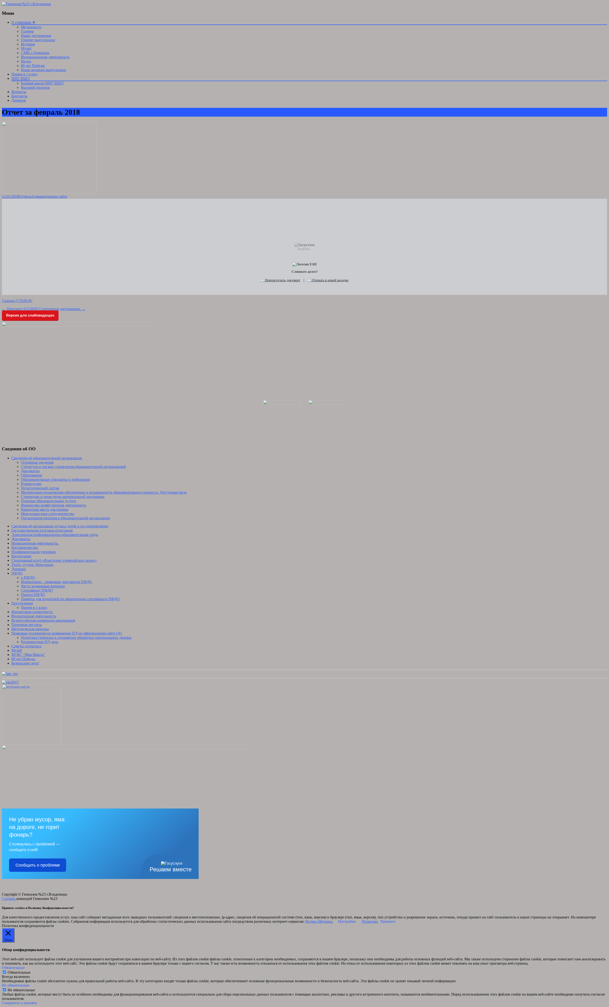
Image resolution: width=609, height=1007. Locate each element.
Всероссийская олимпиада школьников (43, 620)
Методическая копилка (30, 629)
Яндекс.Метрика (318, 921)
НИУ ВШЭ (20, 78)
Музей (26, 48)
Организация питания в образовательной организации (65, 518)
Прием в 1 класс (24, 74)
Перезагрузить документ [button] (282, 280)
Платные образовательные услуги (48, 501)
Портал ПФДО (33, 595)
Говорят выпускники (38, 40)
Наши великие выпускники (43, 70)
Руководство (31, 484)
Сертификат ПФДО (37, 590)
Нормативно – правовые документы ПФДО (56, 582)
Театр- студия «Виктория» (32, 565)
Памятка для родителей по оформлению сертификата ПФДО (70, 599)
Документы (30, 471)
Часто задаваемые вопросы (43, 586)
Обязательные (19, 972)
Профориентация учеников (33, 552)
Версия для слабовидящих (30, 315)
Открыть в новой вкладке (330, 280)
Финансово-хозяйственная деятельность (53, 505)
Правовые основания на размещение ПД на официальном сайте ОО (66, 633)
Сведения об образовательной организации (46, 458)
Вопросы (18, 92)
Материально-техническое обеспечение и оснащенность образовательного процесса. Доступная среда (104, 492)
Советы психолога (26, 646)
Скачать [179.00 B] (17, 301)
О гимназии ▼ (23, 22)
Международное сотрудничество (47, 514)
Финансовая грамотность (32, 612)
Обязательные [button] (13, 968)
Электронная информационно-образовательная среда (54, 535)
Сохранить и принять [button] (19, 1003)
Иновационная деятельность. (35, 543)
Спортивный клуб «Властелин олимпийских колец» (54, 560)
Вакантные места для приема (44, 509)
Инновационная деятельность (45, 57)
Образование (31, 475)
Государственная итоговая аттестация (42, 530)
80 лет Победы (33, 66)
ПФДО (17, 573)
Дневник (18, 100)
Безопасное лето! (25, 663)
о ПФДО (28, 577)
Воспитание (21, 556)
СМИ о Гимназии (35, 53)
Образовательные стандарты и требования (55, 479)
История (28, 44)
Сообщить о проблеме (37, 865)
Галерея (27, 31)
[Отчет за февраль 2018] (49, 192)
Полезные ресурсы (26, 625)
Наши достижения (36, 36)
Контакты (19, 96)
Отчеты (25, 196)
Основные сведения (37, 462)
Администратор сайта (49, 196)
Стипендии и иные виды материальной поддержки (62, 497)
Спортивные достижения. (62, 309)
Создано (9, 899)
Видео (26, 61)
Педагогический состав (40, 488)
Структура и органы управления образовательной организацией (73, 467)
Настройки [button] (347, 921)
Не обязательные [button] (15, 985)
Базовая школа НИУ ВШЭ (42, 83)
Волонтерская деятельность (33, 616)
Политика (370, 921)
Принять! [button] (388, 921)
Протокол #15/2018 (20, 309)
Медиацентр (31, 27)
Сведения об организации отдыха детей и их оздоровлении (59, 526)
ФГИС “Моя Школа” (28, 655)
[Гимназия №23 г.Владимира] (26, 4)
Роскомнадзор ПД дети (39, 642)
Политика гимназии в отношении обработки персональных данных (76, 637)
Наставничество (24, 548)
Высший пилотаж (35, 87)
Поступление (22, 603)
